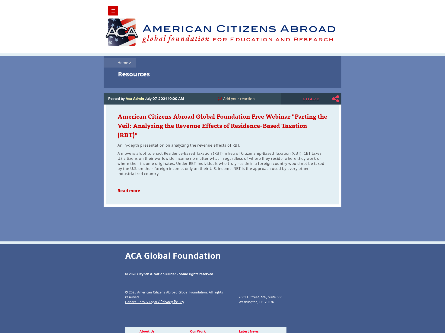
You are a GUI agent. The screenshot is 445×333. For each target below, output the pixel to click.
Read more (129, 190)
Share (311, 99)
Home (124, 62)
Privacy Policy (172, 301)
